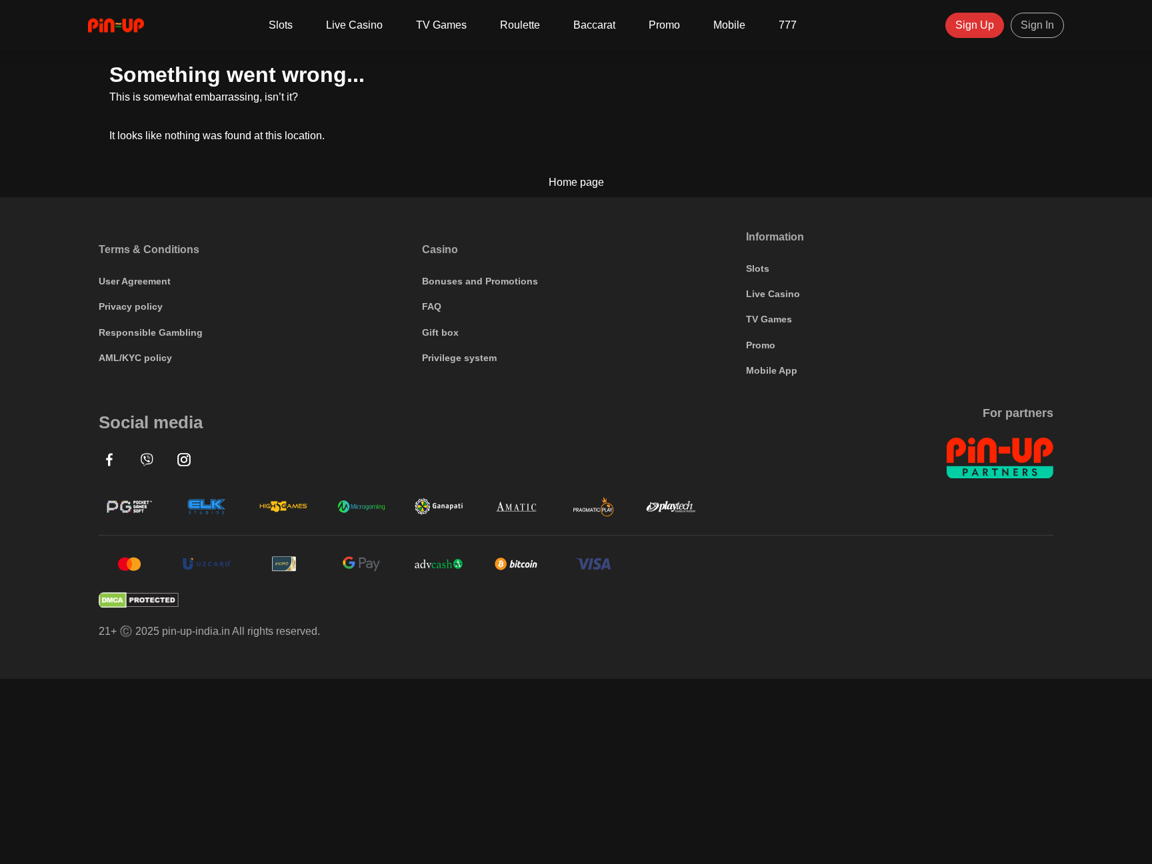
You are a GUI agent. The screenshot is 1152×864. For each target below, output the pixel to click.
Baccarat (594, 25)
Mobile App (771, 370)
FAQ (431, 306)
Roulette (520, 25)
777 (788, 25)
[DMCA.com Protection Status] (576, 600)
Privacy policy (131, 306)
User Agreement (135, 281)
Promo (664, 25)
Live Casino (354, 25)
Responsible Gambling (151, 332)
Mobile (729, 25)
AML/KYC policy (135, 357)
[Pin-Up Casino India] (116, 25)
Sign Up (974, 25)
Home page (576, 182)
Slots (281, 25)
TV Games (441, 25)
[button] (109, 459)
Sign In (1037, 25)
